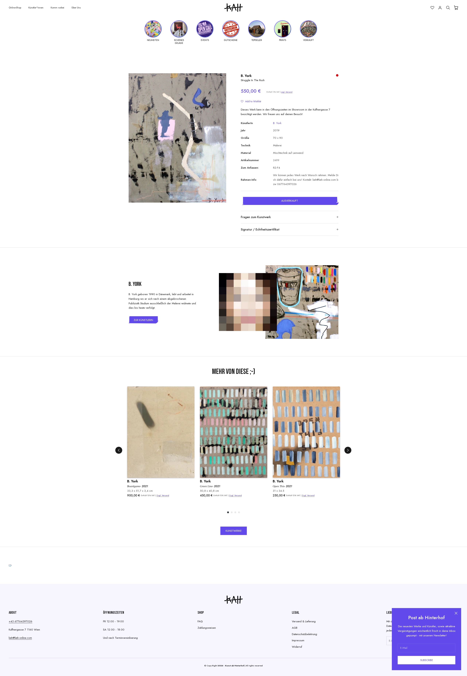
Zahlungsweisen (207, 628)
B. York (246, 75)
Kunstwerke (234, 531)
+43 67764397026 (20, 621)
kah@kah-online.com (20, 638)
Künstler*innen (35, 7)
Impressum (298, 640)
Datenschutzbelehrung (304, 634)
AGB (294, 628)
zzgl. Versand (286, 92)
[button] (251, 101)
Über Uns (76, 7)
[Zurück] (118, 450)
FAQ (200, 621)
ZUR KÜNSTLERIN (143, 320)
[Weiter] (347, 450)
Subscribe (426, 660)
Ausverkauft (289, 201)
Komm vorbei (57, 7)
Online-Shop (15, 7)
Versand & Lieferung (304, 621)
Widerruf (297, 647)
